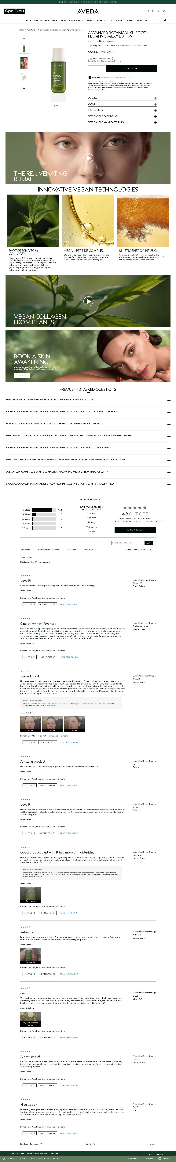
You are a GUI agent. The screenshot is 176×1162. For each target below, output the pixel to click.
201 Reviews (108, 41)
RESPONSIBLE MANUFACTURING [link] (106, 122)
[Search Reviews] (149, 543)
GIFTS (90, 20)
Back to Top (91, 1144)
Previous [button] (24, 41)
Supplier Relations (37, 1153)
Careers (54, 1153)
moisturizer (32, 30)
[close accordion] (88, 392)
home (21, 30)
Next (153, 1145)
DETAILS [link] (92, 98)
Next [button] (60, 106)
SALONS (149, 1159)
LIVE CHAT (167, 1159)
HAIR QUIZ (102, 20)
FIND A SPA (21, 376)
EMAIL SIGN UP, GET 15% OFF (45, 1159)
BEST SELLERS (41, 20)
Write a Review (135, 530)
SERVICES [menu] (142, 20)
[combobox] (157, 1154)
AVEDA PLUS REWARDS (16, 1159)
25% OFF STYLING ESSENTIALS (88, 2)
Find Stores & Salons (148, 11)
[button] (88, 392)
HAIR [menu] (55, 20)
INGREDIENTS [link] (95, 110)
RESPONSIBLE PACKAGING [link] (102, 116)
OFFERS (130, 20)
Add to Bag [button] (131, 68)
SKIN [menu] (63, 20)
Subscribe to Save (101, 58)
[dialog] (165, 19)
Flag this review (69, 604)
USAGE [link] (91, 104)
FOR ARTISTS (134, 1159)
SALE (28, 20)
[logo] (88, 10)
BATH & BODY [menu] (76, 20)
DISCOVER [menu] (116, 20)
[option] (24, 47)
